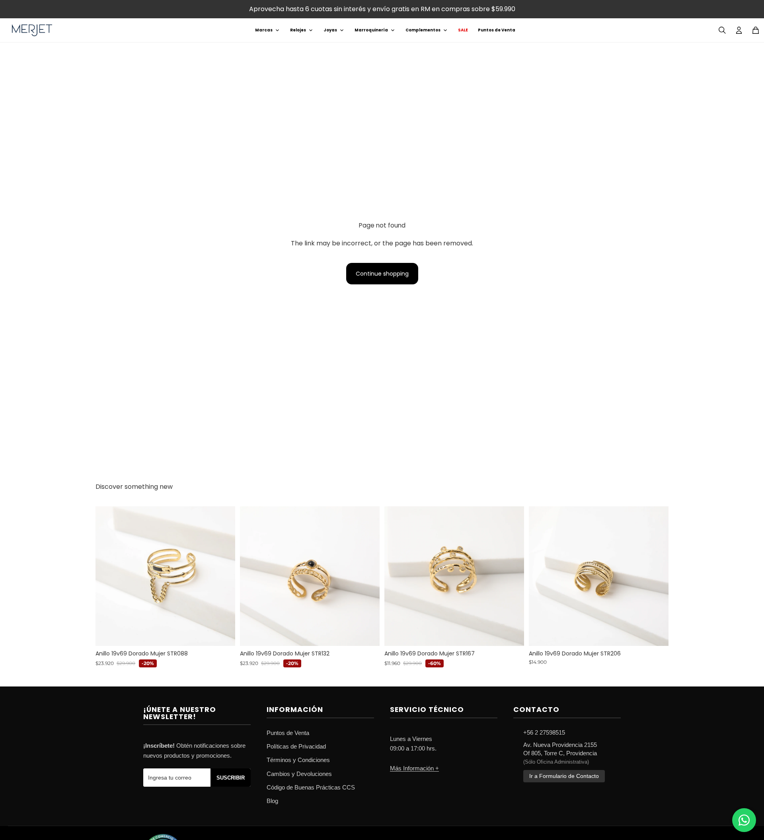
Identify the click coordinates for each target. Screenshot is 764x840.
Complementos (422, 30)
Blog (272, 800)
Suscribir (230, 778)
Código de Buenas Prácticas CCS (311, 787)
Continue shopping (382, 274)
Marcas (264, 30)
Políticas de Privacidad (296, 746)
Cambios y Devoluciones (299, 773)
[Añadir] (223, 633)
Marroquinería (371, 30)
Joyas (330, 30)
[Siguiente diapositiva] (223, 576)
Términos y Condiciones (298, 759)
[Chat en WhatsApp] (744, 820)
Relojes (298, 30)
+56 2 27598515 (544, 732)
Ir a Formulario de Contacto (564, 776)
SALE (463, 30)
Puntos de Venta (496, 30)
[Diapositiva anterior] (107, 576)
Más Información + (414, 768)
